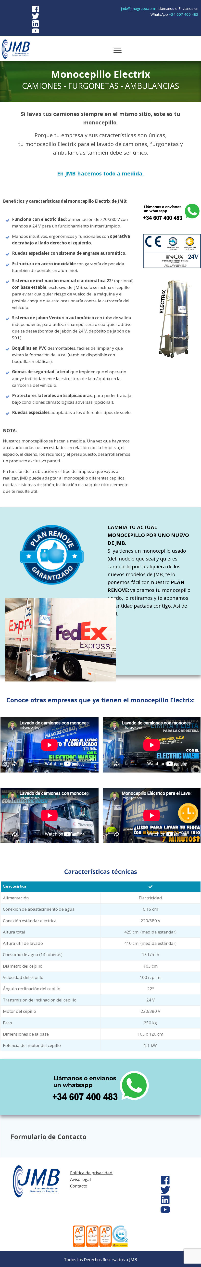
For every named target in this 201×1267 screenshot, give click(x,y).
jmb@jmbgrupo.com (138, 8)
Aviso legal (80, 1179)
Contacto (78, 1186)
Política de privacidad (91, 1172)
